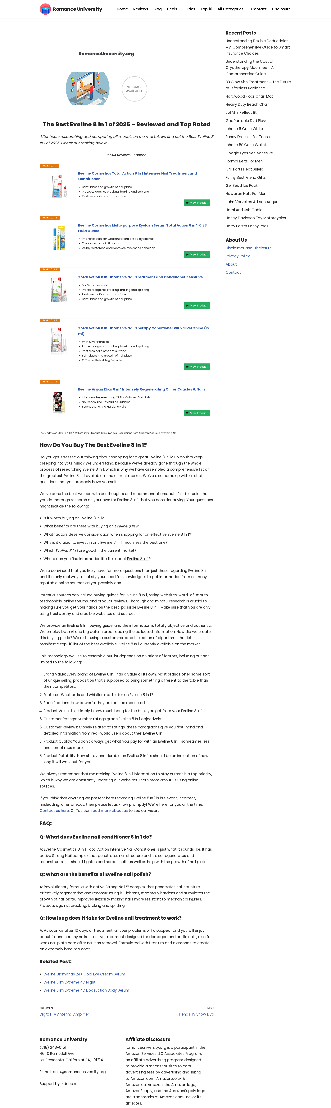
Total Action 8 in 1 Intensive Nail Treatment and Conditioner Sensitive (140, 277)
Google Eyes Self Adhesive (249, 153)
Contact (259, 9)
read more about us (109, 810)
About (231, 264)
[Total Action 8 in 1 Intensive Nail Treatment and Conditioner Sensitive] (59, 289)
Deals (172, 9)
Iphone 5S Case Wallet (246, 144)
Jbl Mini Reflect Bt (241, 112)
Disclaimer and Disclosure (249, 248)
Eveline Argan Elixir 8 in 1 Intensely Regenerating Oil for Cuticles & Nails (141, 389)
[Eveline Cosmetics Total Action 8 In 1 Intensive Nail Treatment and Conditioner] (59, 186)
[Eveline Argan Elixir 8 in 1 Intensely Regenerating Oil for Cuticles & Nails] (59, 402)
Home (122, 9)
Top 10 (206, 9)
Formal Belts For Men (244, 161)
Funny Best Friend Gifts (246, 177)
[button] (245, 9)
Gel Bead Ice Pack (242, 185)
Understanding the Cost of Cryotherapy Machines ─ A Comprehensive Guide (250, 68)
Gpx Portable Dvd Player (247, 120)
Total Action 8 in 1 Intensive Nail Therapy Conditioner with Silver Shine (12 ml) (143, 331)
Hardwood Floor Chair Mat (249, 96)
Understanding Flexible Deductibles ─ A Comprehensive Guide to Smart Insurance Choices (258, 47)
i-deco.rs (69, 1083)
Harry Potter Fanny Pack (247, 226)
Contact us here (54, 810)
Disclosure (281, 9)
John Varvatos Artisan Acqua (252, 201)
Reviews (140, 9)
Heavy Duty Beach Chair (247, 104)
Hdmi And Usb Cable (244, 210)
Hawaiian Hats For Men (246, 193)
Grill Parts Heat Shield (244, 169)
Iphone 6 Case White (244, 128)
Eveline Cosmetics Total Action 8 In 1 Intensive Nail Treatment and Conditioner (137, 176)
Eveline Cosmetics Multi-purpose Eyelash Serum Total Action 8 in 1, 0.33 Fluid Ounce (142, 228)
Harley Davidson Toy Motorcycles (256, 218)
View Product (199, 203)
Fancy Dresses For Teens (248, 136)
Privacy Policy (238, 256)
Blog (157, 9)
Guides (189, 9)
